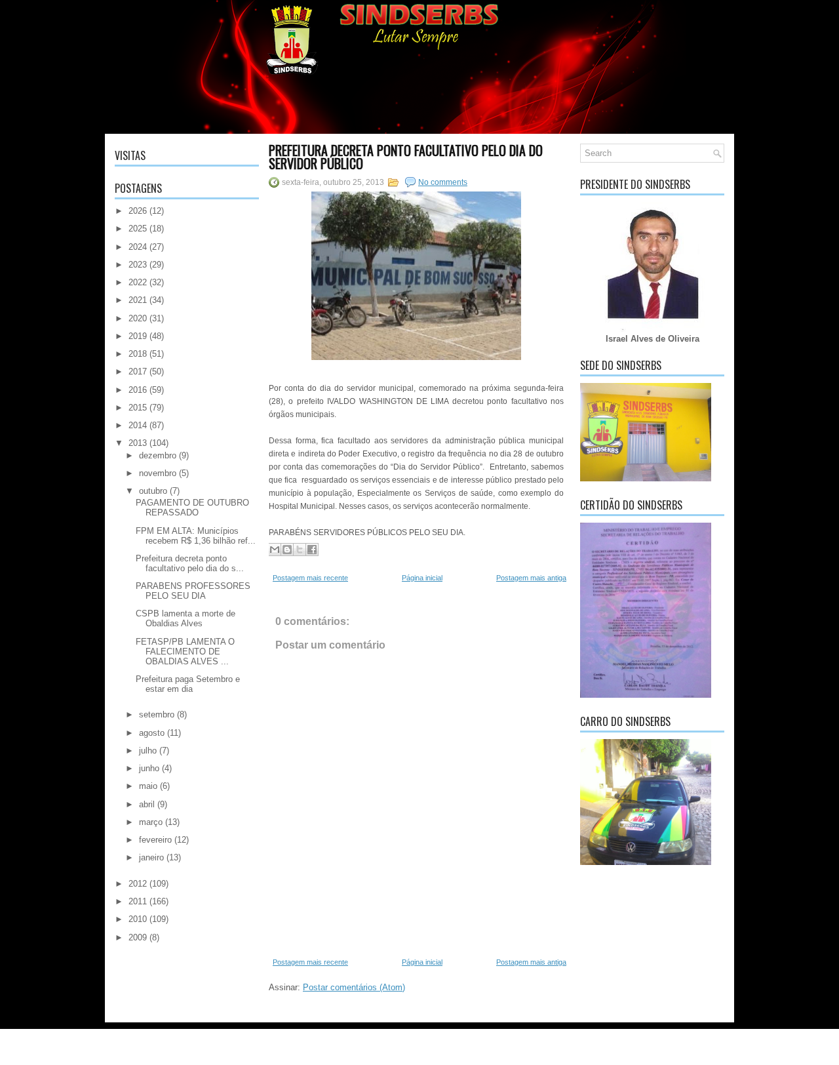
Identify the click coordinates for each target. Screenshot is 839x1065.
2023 (137, 265)
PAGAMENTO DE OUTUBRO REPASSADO (192, 507)
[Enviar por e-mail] (274, 549)
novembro (157, 473)
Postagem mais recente (310, 578)
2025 (137, 228)
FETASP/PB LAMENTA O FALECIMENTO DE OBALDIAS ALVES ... (185, 651)
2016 (137, 390)
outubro (153, 491)
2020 (137, 318)
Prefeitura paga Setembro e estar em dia (188, 684)
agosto (152, 733)
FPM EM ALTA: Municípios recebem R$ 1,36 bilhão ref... (196, 536)
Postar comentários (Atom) (354, 987)
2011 (137, 901)
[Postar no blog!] (287, 549)
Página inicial (422, 578)
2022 (137, 282)
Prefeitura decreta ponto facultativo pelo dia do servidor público (406, 157)
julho (148, 750)
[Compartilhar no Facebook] (312, 549)
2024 (137, 247)
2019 (137, 336)
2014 (137, 425)
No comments (442, 182)
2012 (137, 884)
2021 (137, 300)
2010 (137, 919)
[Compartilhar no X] (299, 549)
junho (149, 768)
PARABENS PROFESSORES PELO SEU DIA (193, 591)
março (151, 822)
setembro (156, 714)
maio (148, 786)
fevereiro (155, 840)
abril (147, 804)
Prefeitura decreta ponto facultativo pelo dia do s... (190, 563)
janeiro (151, 857)
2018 (137, 354)
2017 (137, 371)
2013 (137, 443)
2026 (137, 211)
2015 (137, 407)
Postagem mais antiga (531, 578)
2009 (137, 937)
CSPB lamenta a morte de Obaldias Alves (185, 618)
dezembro (157, 455)
